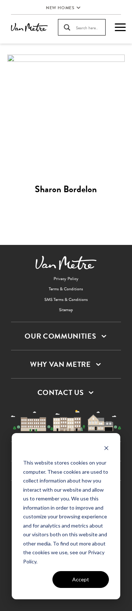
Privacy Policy (66, 278)
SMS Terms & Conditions (66, 299)
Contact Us (60, 392)
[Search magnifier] (67, 27)
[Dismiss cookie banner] (106, 449)
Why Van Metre (60, 364)
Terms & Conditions (66, 289)
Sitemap (66, 309)
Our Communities (60, 336)
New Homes (60, 7)
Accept (80, 579)
